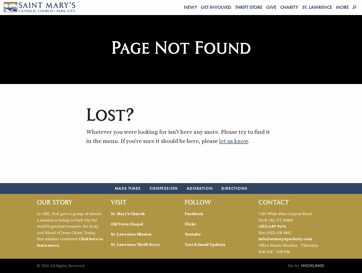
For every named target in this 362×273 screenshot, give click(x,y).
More (342, 7)
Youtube (193, 234)
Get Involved (216, 7)
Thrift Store (248, 7)
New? (190, 7)
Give (271, 7)
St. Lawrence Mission (131, 234)
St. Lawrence (317, 7)
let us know (233, 141)
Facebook (194, 213)
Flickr (190, 224)
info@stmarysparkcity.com (285, 238)
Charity (289, 7)
